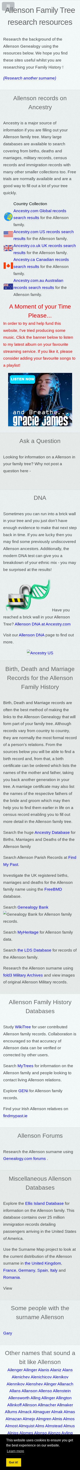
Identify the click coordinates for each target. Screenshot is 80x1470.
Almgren (43, 1419)
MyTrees (25, 1066)
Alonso (40, 1433)
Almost (11, 1426)
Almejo (29, 1419)
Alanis (43, 1370)
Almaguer (41, 1412)
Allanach (65, 1384)
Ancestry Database (52, 832)
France (9, 1270)
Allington (64, 1398)
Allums (11, 1412)
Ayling (67, 1433)
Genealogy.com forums (24, 1158)
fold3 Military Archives (23, 975)
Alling (36, 1398)
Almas (69, 1412)
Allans (15, 1391)
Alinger (50, 1384)
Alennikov (16, 1384)
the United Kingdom (43, 1263)
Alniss (13, 1433)
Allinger (48, 1398)
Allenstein (62, 1391)
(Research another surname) (29, 78)
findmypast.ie (15, 1116)
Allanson (30, 1391)
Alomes (26, 1433)
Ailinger (30, 1370)
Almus (69, 1426)
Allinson (29, 1405)
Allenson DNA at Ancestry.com (43, 624)
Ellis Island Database (44, 1203)
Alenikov (60, 1377)
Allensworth (19, 1398)
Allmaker (65, 1405)
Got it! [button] (13, 1462)
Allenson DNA (31, 635)
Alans (67, 1370)
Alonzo (54, 1433)
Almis (57, 1419)
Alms (39, 1426)
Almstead (54, 1426)
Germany (26, 1270)
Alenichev (21, 1377)
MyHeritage (28, 932)
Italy (54, 1270)
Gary (7, 1333)
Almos (69, 1419)
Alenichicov (41, 1377)
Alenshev (34, 1384)
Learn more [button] (15, 1451)
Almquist (26, 1426)
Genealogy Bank (32, 907)
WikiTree (23, 1027)
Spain (42, 1270)
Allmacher (47, 1405)
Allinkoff (14, 1405)
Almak (57, 1412)
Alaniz (55, 1370)
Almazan (14, 1419)
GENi (23, 1091)
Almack (25, 1412)
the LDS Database (34, 950)
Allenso (45, 1391)
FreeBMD (53, 889)
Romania (11, 1277)
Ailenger (15, 1370)
